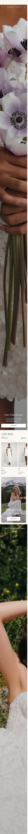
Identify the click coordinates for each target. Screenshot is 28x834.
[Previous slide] (2, 2)
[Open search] (4, 7)
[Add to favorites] (16, 443)
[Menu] (2, 7)
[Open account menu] (21, 7)
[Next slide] (24, 2)
